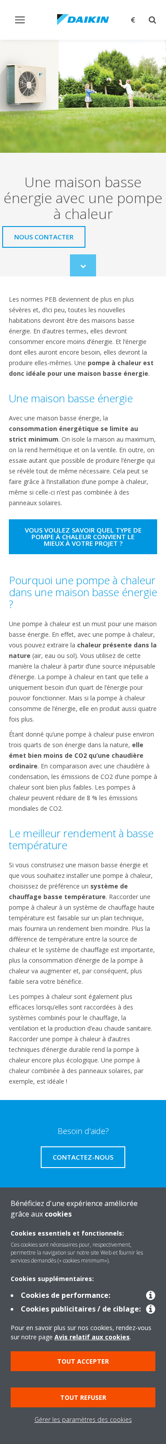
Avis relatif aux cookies (92, 1337)
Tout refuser (83, 1397)
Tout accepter (83, 1361)
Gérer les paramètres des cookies (83, 1419)
